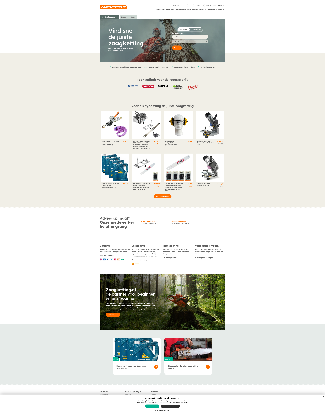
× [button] (323, 396)
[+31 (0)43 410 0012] (141, 221)
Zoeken (177, 48)
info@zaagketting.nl (179, 221)
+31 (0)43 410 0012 (150, 221)
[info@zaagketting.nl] (170, 221)
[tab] (109, 17)
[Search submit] (190, 5)
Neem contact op (115, 50)
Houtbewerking (212, 9)
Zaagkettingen (160, 9)
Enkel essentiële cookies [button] (170, 406)
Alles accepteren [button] (152, 406)
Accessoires (202, 9)
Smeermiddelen (192, 9)
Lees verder (184, 402)
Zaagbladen (170, 9)
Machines (221, 9)
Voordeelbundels (180, 9)
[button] (162, 410)
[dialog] (162, 404)
